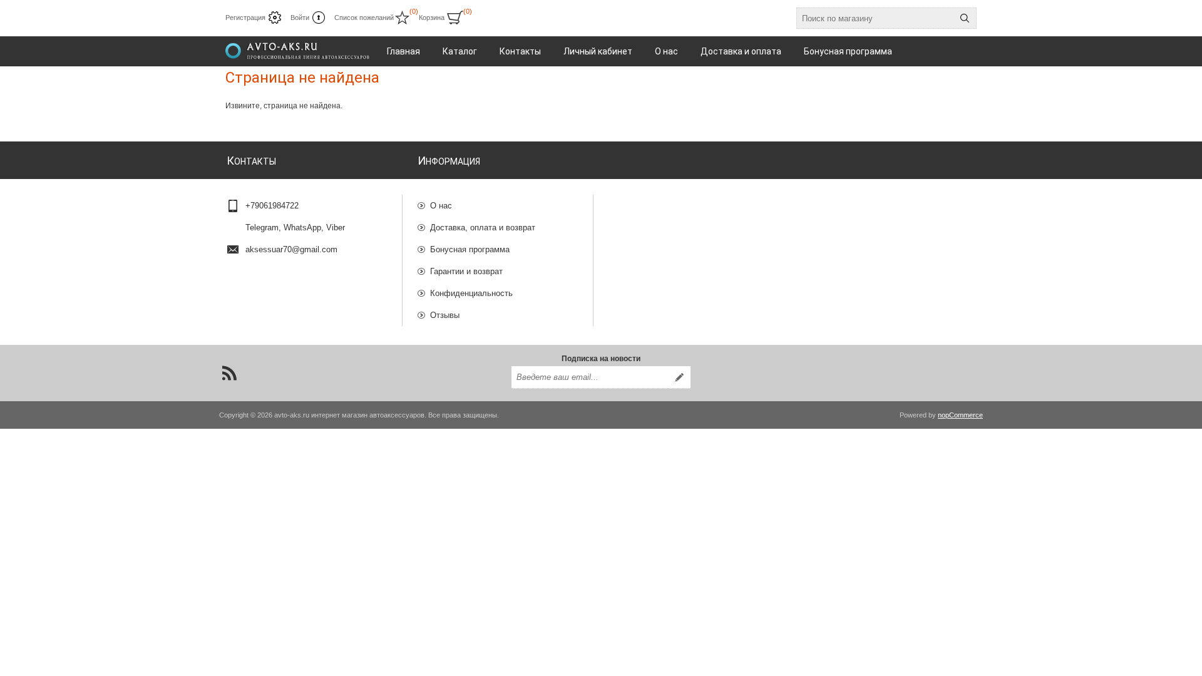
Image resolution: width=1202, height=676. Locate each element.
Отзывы (445, 315)
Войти (299, 17)
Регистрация (245, 17)
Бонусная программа (470, 249)
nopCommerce (960, 415)
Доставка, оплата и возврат (482, 227)
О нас (441, 205)
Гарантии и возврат (466, 271)
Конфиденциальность (471, 293)
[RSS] (229, 373)
